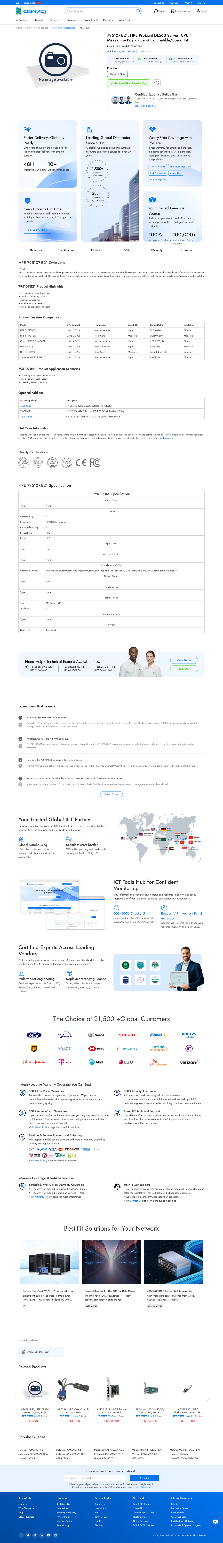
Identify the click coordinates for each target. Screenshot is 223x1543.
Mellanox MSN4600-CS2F (144, 1454)
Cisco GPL (138, 1508)
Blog (20, 1512)
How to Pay (40, 1160)
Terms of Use (101, 1516)
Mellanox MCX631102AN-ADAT (109, 1449)
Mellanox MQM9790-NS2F (69, 1449)
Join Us (174, 1504)
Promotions (90, 20)
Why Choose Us (26, 1508)
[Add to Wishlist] (157, 84)
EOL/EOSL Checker (128, 913)
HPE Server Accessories (63, 27)
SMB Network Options (182, 1521)
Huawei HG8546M (179, 1454)
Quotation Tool (140, 1516)
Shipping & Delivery (66, 1512)
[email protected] (166, 438)
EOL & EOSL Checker (143, 1525)
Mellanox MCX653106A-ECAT (108, 1454)
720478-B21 (26, 416)
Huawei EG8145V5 (103, 1458)
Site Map (99, 1525)
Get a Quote (184, 660)
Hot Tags (99, 1521)
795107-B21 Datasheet (37, 1351)
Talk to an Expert (144, 106)
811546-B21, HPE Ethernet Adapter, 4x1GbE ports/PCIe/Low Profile (111, 1411)
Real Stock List (63, 1504)
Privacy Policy (63, 1516)
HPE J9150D (138, 1458)
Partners (108, 20)
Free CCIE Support (142, 1504)
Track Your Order (36, 230)
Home (19, 27)
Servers (28, 27)
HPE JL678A (62, 1458)
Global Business (26, 1516)
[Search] (138, 11)
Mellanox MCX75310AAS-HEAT (185, 1449)
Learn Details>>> (143, 1487)
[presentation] (15, 1399)
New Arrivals (177, 1512)
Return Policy (41, 1127)
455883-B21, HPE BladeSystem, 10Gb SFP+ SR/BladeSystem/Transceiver (188, 1411)
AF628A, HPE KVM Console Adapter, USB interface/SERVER (73, 1411)
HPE (117, 46)
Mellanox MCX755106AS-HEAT (147, 1449)
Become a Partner (179, 1508)
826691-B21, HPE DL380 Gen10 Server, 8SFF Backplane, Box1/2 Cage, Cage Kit (35, 1411)
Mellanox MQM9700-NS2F (31, 1449)
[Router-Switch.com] (36, 11)
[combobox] (103, 11)
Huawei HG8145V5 (28, 1458)
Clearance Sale (178, 1516)
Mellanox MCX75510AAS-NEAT (33, 1454)
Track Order (174, 2)
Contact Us (158, 2)
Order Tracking (140, 1521)
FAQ (97, 1512)
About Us (124, 20)
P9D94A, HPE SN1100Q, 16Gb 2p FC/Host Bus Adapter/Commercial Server (149, 1411)
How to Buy (100, 1508)
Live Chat (184, 669)
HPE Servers (42, 27)
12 (198, 1416)
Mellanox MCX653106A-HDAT (70, 1454)
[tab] (111, 682)
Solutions (72, 20)
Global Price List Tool (143, 1512)
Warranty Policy (43, 1197)
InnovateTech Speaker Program (186, 1525)
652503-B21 (26, 405)
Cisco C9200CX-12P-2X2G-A (184, 1458)
